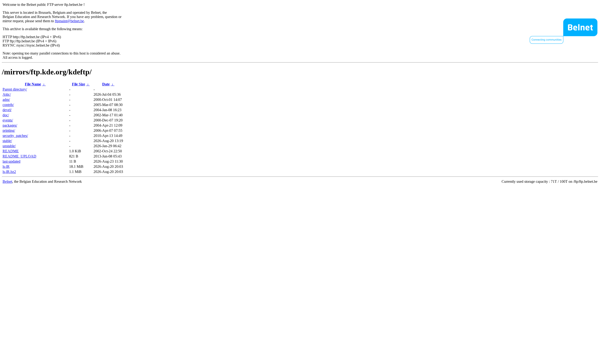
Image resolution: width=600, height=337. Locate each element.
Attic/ (7, 94)
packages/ (10, 125)
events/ (8, 120)
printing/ (9, 130)
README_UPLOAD (19, 156)
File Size (78, 84)
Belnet (7, 181)
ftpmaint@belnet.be (69, 21)
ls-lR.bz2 (9, 172)
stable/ (7, 141)
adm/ (6, 100)
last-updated (11, 161)
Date (106, 84)
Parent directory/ (15, 89)
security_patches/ (15, 136)
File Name (33, 84)
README (11, 151)
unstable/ (9, 146)
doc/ (6, 115)
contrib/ (8, 105)
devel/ (7, 110)
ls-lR (6, 166)
